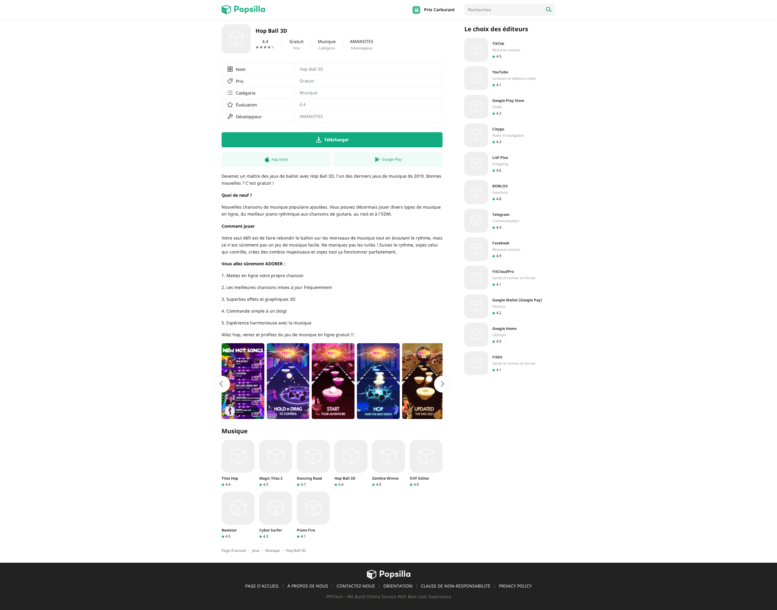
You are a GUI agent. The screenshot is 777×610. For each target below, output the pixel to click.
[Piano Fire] (313, 515)
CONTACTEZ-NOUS (356, 586)
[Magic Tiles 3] (275, 463)
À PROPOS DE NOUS (307, 586)
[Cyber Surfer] (275, 515)
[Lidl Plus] (509, 164)
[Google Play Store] (509, 107)
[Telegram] (509, 221)
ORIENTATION (397, 586)
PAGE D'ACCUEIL (262, 586)
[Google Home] (509, 335)
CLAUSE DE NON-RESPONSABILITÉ (455, 586)
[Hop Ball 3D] (350, 463)
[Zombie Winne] (388, 463)
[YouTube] (509, 78)
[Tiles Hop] (238, 463)
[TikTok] (509, 50)
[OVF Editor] (426, 463)
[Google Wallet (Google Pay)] (509, 306)
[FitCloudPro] (509, 278)
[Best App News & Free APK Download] (243, 10)
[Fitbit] (509, 363)
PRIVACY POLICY (515, 586)
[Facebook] (509, 249)
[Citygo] (509, 135)
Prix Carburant (439, 9)
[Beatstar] (238, 515)
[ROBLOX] (509, 192)
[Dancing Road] (313, 463)
